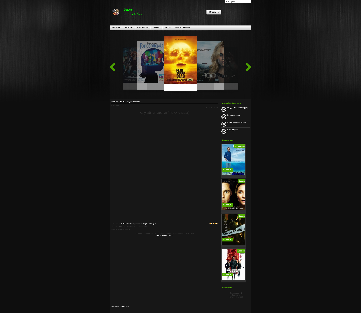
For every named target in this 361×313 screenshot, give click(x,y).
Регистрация (162, 235)
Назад (112, 67)
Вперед (248, 67)
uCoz (127, 306)
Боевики (241, 251)
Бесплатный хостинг (118, 306)
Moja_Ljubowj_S (149, 224)
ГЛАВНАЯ (116, 28)
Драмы (242, 181)
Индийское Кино (133, 102)
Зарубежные (240, 146)
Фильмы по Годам (182, 28)
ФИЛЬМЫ (129, 28)
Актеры (168, 28)
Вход (170, 235)
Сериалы (156, 28)
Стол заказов (142, 28)
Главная (114, 102)
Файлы (122, 102)
